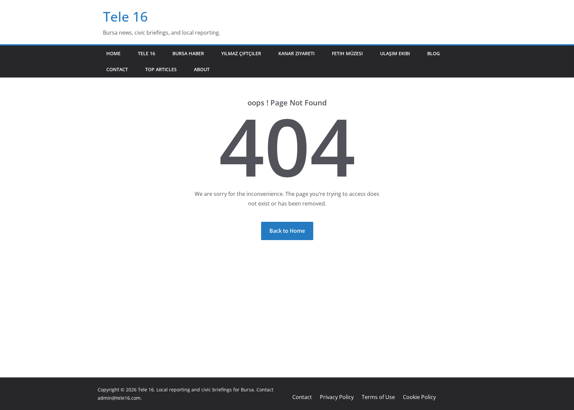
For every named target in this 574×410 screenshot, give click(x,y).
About (202, 69)
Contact (117, 69)
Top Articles (161, 69)
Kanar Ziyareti (296, 53)
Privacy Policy (337, 397)
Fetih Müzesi (347, 53)
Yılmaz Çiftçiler (241, 53)
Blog (433, 53)
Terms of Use (378, 397)
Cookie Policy (419, 397)
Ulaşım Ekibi (395, 53)
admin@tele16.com (119, 398)
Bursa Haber (188, 53)
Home (113, 53)
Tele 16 (125, 16)
